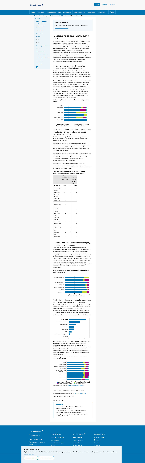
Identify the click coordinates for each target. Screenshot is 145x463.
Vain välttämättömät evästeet (46, 458)
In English (113, 4)
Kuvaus (38, 49)
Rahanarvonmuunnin (78, 445)
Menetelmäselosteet (41, 55)
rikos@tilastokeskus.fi (80, 393)
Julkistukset (39, 30)
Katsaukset (39, 34)
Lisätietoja (39, 64)
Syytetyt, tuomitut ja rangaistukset (51, 16)
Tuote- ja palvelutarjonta (42, 46)
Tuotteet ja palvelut (79, 12)
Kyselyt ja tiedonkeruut (64, 12)
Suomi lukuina (76, 443)
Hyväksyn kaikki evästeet (31, 458)
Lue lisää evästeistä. (29, 454)
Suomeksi (97, 4)
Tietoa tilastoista (51, 12)
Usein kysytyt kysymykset (57, 443)
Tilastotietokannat (77, 440)
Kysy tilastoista (55, 440)
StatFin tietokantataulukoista (75, 385)
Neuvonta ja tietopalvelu (57, 437)
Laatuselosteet (40, 52)
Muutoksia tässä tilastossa (40, 26)
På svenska (105, 4)
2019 (62, 16)
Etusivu (33, 12)
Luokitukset (39, 61)
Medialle (53, 445)
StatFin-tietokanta (77, 437)
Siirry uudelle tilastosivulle (61, 28)
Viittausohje (59, 404)
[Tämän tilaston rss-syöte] (43, 67)
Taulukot (38, 37)
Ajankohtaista (91, 12)
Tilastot (40, 16)
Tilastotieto (40, 12)
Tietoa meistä (101, 12)
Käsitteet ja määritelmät (42, 58)
